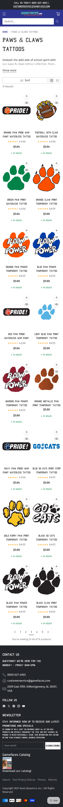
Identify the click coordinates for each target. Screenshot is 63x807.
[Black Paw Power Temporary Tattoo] (16, 580)
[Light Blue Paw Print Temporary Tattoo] (46, 312)
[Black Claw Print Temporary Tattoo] (46, 580)
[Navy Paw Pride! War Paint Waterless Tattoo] (16, 446)
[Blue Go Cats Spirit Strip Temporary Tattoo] (46, 446)
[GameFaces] (31, 14)
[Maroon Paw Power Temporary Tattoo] (16, 379)
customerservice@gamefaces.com (31, 6)
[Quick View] (26, 103)
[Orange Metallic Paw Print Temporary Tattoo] (46, 379)
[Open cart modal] (58, 14)
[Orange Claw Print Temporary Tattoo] (46, 177)
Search (6, 779)
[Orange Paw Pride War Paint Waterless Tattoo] (16, 110)
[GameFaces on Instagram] (18, 706)
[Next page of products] (48, 632)
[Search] (57, 21)
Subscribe (53, 745)
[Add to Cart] (26, 96)
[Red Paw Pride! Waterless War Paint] (16, 312)
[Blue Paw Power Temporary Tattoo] (46, 244)
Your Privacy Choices (24, 779)
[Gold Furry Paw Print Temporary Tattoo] (16, 513)
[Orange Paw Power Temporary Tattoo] (16, 244)
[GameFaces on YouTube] (23, 706)
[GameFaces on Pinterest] (14, 706)
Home (5, 32)
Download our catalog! (16, 771)
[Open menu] (4, 14)
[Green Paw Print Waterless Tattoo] (16, 177)
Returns (52, 779)
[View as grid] (52, 80)
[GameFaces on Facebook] (4, 706)
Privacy (42, 779)
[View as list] (57, 80)
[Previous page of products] (15, 632)
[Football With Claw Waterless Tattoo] (46, 110)
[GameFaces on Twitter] (9, 706)
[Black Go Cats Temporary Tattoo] (46, 513)
